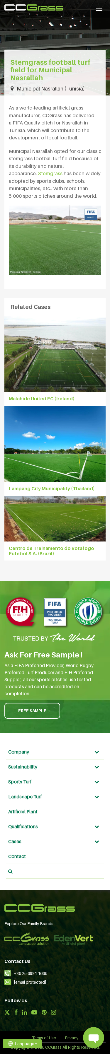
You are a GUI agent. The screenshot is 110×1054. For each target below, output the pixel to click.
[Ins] (53, 1013)
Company (18, 752)
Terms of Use (44, 1037)
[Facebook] (16, 1013)
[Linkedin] (24, 1013)
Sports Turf (20, 782)
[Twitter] (7, 1013)
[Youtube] (34, 1013)
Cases (14, 841)
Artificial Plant (23, 811)
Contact (17, 856)
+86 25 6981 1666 (30, 973)
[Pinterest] (44, 1013)
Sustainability (22, 767)
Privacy (71, 1037)
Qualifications (23, 826)
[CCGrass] (33, 7)
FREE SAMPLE (32, 710)
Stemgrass (50, 173)
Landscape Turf (25, 797)
